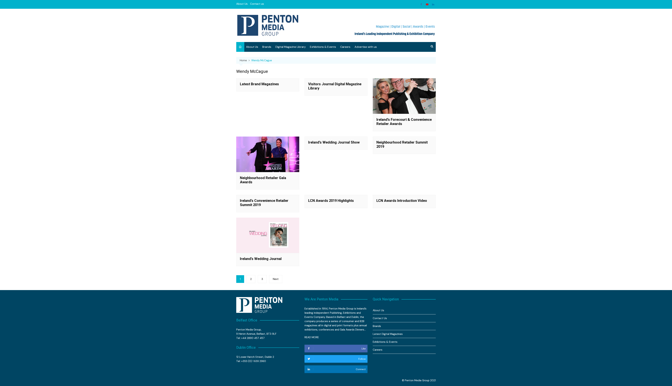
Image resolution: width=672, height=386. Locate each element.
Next (276, 279)
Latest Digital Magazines (388, 334)
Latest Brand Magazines (259, 84)
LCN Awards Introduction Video (401, 201)
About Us (242, 4)
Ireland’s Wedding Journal (261, 259)
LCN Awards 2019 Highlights (331, 201)
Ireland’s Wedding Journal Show (334, 142)
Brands (266, 47)
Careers (345, 47)
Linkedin (433, 4)
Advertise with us (366, 47)
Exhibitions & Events (323, 47)
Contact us (257, 4)
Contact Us (380, 318)
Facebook (421, 4)
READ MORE (311, 337)
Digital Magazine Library (290, 47)
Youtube (427, 4)
